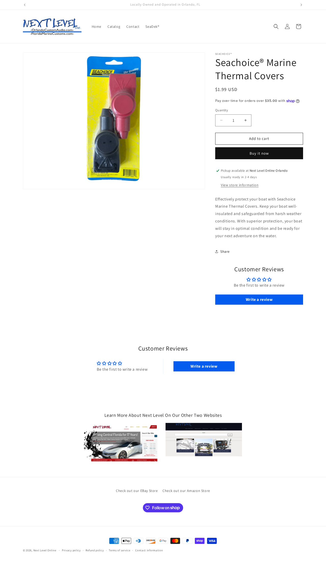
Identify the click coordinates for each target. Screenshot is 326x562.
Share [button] (225, 251)
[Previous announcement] (24, 5)
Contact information (149, 550)
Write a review (259, 299)
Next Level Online (44, 550)
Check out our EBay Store (137, 490)
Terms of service (119, 550)
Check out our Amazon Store (186, 490)
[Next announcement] (301, 5)
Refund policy (95, 550)
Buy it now (259, 153)
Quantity (221, 110)
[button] (276, 26)
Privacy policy (71, 550)
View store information (240, 185)
